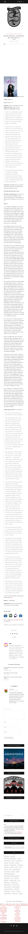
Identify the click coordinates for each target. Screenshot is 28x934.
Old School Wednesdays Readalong (11, 876)
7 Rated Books (10, 33)
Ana (15, 637)
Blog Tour (13, 856)
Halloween (20, 865)
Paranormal (6, 878)
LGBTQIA (6, 869)
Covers (13, 860)
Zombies (20, 893)
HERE (11, 597)
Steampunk (16, 889)
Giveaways (6, 865)
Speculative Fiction (8, 889)
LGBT (10, 624)
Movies (13, 871)
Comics (19, 858)
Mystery (17, 871)
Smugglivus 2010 (14, 882)
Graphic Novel (13, 865)
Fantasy (6, 624)
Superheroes (7, 891)
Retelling (16, 878)
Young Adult (20, 624)
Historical (6, 867)
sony (5, 621)
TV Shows (18, 891)
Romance (6, 880)
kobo (9, 621)
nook (22, 620)
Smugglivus (6, 882)
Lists (10, 869)
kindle (14, 620)
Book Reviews (18, 33)
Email (5, 727)
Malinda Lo (14, 624)
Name (5, 722)
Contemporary (7, 860)
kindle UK (18, 620)
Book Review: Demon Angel (10, 673)
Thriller (13, 891)
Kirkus (16, 867)
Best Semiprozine (19, 832)
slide (19, 880)
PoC (12, 878)
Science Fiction (13, 880)
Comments (14, 630)
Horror (11, 867)
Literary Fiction (16, 869)
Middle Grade (7, 871)
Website (5, 731)
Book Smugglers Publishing (10, 858)
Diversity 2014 (19, 860)
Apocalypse (6, 856)
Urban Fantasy (7, 893)
